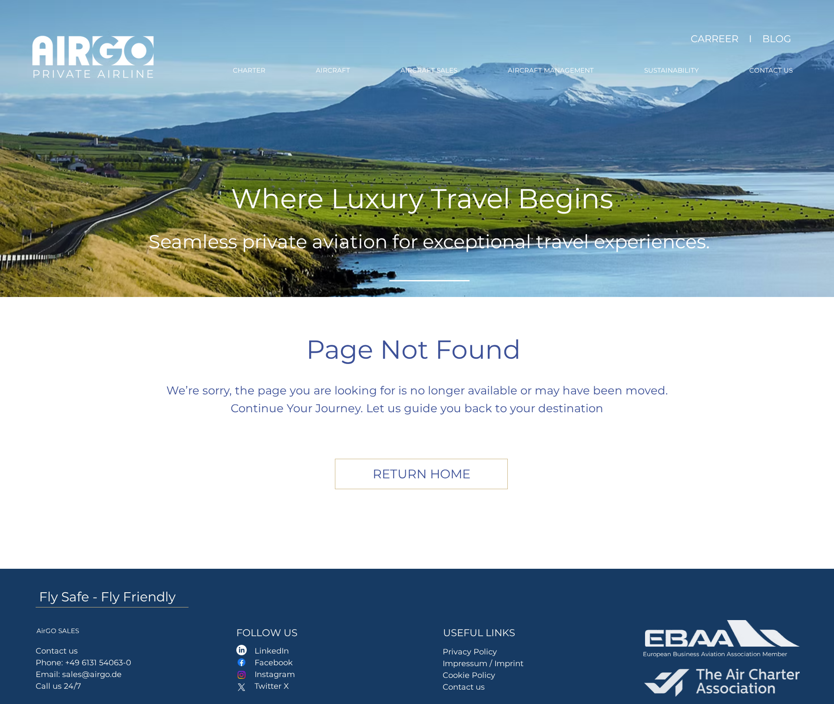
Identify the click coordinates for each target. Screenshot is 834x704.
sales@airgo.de (92, 674)
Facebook (274, 662)
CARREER (714, 39)
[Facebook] (241, 662)
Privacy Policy (470, 652)
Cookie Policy (469, 675)
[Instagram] (241, 675)
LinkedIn (272, 651)
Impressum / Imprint (484, 663)
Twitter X (272, 686)
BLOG (777, 39)
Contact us (464, 687)
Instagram (275, 674)
